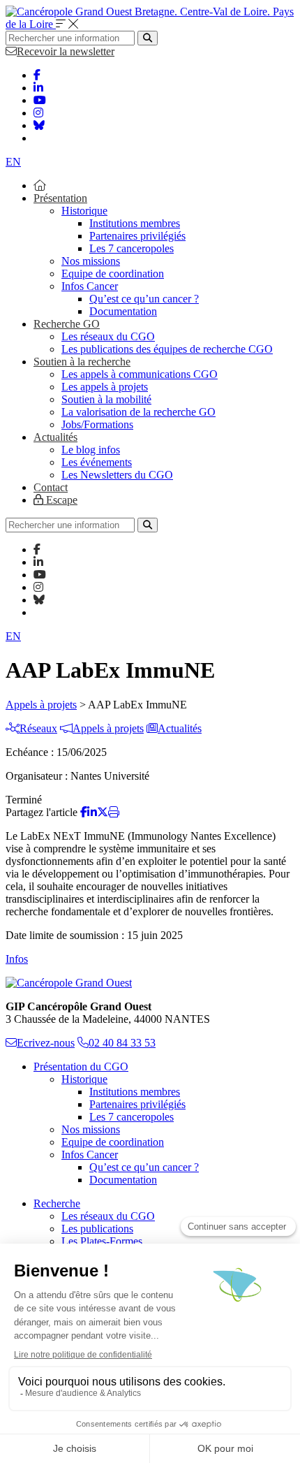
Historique (84, 211)
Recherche (56, 1203)
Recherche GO (66, 324)
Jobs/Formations (97, 424)
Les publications (97, 1229)
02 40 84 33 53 (122, 1043)
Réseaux (38, 728)
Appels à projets (41, 705)
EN (13, 162)
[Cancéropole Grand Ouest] (69, 983)
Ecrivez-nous (46, 1043)
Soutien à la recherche (81, 361)
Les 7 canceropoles (131, 248)
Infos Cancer (89, 286)
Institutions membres (134, 223)
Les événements (96, 462)
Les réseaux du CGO (108, 336)
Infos (17, 959)
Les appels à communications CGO (139, 374)
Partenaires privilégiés (137, 236)
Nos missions (90, 261)
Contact (50, 487)
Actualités (55, 437)
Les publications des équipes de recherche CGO (167, 349)
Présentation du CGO (80, 1066)
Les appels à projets (104, 387)
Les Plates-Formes (101, 1241)
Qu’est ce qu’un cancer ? (144, 299)
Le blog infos (90, 450)
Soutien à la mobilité (106, 399)
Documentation (123, 311)
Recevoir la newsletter (65, 51)
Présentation (60, 198)
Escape (60, 500)
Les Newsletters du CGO (117, 475)
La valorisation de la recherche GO (138, 412)
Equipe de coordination (112, 273)
